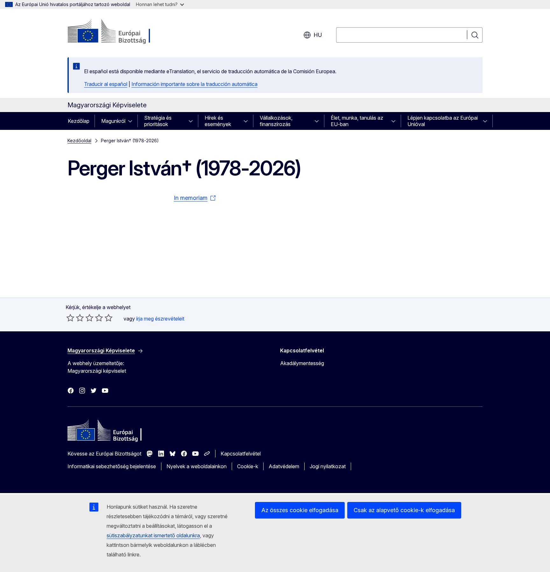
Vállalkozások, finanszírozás (276, 121)
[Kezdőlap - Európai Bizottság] (118, 32)
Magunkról (113, 121)
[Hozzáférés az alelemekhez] (132, 121)
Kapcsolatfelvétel (241, 453)
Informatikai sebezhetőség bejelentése (111, 466)
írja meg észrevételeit (160, 318)
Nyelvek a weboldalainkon (196, 466)
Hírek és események (218, 121)
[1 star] (70, 318)
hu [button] (318, 35)
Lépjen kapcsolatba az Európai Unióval (442, 121)
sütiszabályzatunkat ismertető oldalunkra (153, 535)
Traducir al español (105, 84)
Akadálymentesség (302, 363)
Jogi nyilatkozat (328, 466)
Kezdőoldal (79, 140)
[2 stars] (75, 318)
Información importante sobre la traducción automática (194, 84)
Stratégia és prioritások (158, 121)
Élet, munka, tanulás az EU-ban (357, 121)
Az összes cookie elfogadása (299, 510)
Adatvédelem (284, 466)
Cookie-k (247, 466)
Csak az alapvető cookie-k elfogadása (404, 510)
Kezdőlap (78, 121)
